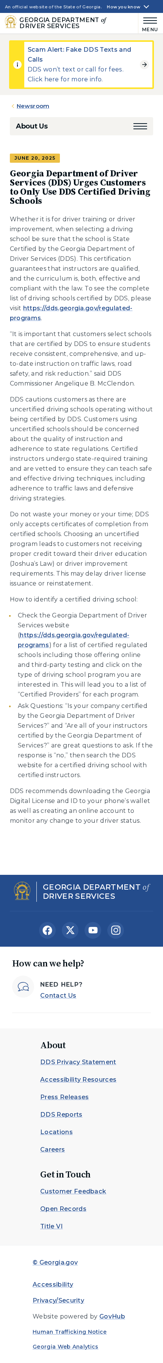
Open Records (63, 1208)
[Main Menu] (148, 23)
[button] (140, 126)
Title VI (51, 1226)
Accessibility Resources (78, 1079)
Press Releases (64, 1097)
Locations (56, 1132)
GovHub (112, 1316)
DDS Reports (61, 1114)
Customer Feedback (73, 1191)
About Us (32, 126)
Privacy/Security (58, 1300)
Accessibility (53, 1284)
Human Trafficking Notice (70, 1331)
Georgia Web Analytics (66, 1346)
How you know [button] (123, 7)
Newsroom (33, 105)
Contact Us (58, 995)
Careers (52, 1149)
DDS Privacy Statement (78, 1062)
